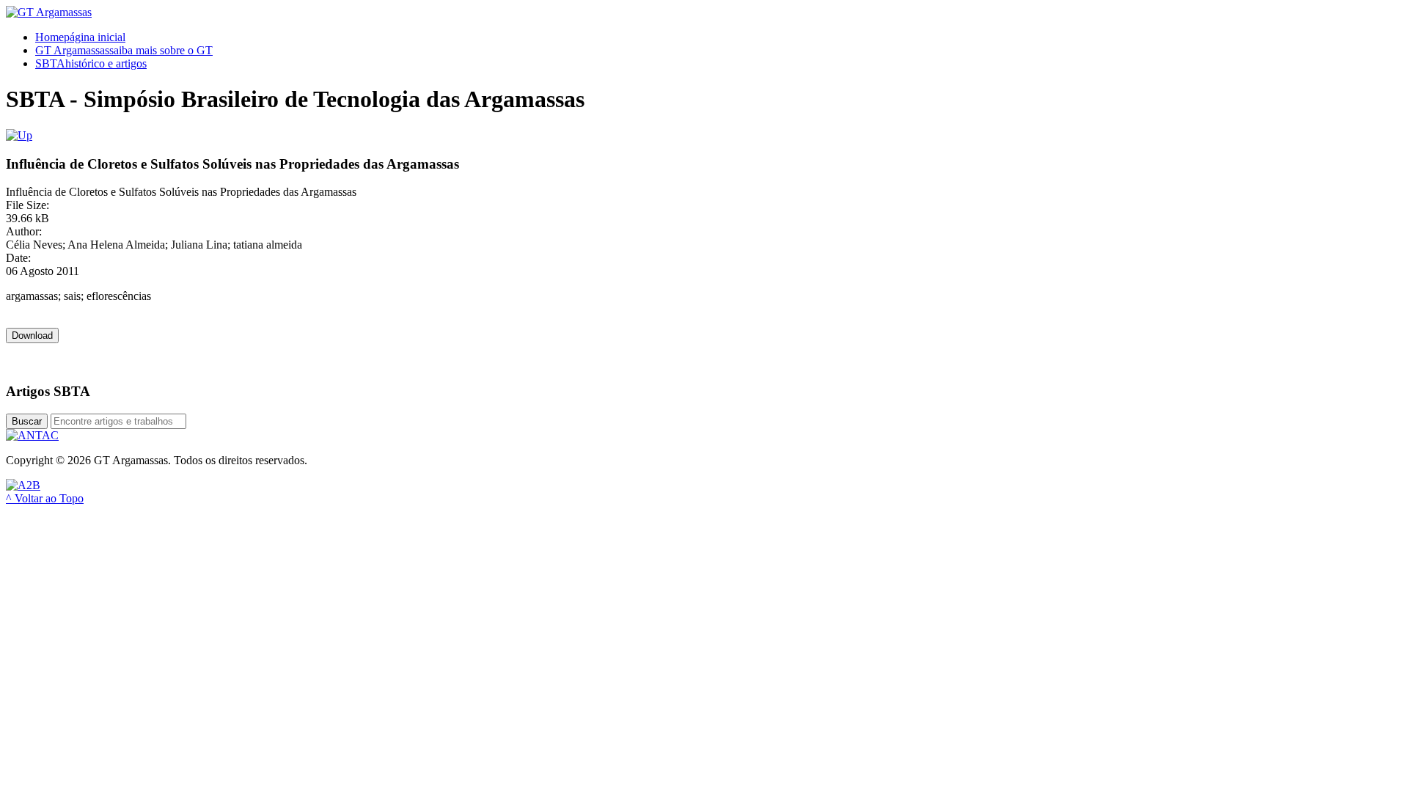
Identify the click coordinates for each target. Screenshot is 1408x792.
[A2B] (23, 485)
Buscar (27, 421)
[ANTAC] (32, 435)
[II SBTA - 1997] (19, 135)
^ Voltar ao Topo (45, 498)
